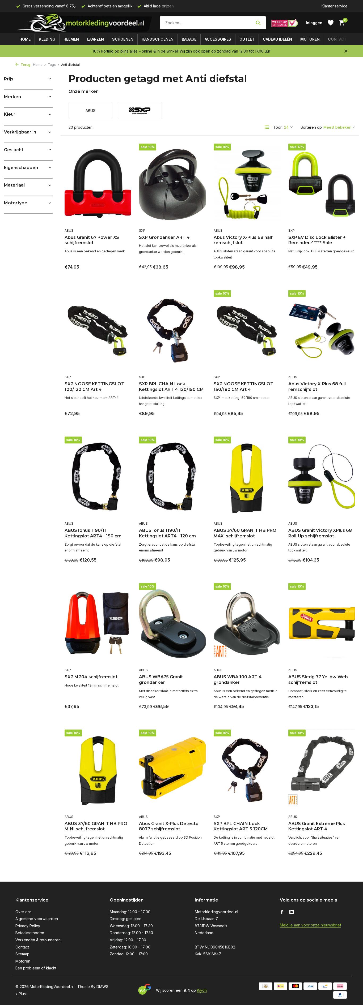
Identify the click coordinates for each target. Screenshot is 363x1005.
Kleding (47, 39)
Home (25, 39)
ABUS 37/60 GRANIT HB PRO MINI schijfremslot (96, 826)
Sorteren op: (312, 127)
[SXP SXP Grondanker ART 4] (172, 184)
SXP (142, 230)
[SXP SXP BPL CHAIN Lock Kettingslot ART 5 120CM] (247, 770)
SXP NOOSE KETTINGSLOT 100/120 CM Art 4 (94, 386)
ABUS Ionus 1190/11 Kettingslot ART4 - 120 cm (167, 533)
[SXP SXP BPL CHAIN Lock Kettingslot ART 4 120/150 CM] (172, 331)
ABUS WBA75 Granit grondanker (161, 679)
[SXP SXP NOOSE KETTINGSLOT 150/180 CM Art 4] (247, 331)
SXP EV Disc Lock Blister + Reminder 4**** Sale (317, 240)
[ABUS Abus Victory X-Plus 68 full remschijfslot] (321, 331)
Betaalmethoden (29, 932)
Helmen (71, 39)
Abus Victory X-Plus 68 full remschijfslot (317, 386)
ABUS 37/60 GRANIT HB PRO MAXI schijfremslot (245, 533)
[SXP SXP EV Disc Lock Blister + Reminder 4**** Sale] (321, 184)
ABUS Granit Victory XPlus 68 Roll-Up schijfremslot (320, 533)
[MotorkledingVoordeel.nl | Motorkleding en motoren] (84, 22)
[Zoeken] (258, 22)
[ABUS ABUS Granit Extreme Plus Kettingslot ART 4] (321, 770)
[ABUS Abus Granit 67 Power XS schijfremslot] (98, 184)
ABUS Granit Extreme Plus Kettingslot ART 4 (316, 826)
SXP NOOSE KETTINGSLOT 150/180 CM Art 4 (243, 386)
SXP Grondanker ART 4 (164, 237)
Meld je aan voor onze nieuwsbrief (310, 925)
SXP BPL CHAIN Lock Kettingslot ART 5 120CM (241, 826)
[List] (266, 127)
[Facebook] (282, 912)
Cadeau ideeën (277, 39)
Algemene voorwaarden (36, 918)
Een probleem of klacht (35, 968)
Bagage (189, 39)
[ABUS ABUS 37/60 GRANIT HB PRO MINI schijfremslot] (98, 770)
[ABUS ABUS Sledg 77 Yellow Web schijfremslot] (321, 624)
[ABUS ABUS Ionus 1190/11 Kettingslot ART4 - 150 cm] (98, 477)
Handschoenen (158, 39)
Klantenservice (335, 6)
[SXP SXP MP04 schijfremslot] (98, 624)
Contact (337, 39)
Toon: (278, 127)
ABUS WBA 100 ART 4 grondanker (238, 679)
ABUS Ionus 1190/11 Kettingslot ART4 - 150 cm (93, 533)
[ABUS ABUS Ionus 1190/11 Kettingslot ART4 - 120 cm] (172, 477)
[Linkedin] (291, 912)
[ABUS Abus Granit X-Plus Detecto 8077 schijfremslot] (172, 770)
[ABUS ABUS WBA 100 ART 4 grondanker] (247, 624)
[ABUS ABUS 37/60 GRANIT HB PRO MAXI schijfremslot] (247, 477)
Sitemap (22, 954)
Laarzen (95, 39)
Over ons (23, 911)
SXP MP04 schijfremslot (91, 676)
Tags (52, 65)
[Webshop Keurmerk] (284, 22)
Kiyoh (202, 990)
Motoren (310, 39)
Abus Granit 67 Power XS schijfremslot (92, 240)
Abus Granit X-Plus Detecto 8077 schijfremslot (169, 826)
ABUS (69, 230)
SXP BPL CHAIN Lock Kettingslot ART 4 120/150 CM (171, 386)
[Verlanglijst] (331, 23)
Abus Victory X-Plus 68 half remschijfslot (243, 240)
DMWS (102, 986)
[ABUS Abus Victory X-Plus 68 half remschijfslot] (247, 184)
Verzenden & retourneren (38, 940)
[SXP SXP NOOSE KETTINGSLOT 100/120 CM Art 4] (98, 331)
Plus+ (23, 993)
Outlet (247, 39)
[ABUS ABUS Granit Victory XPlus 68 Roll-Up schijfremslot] (321, 477)
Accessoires (218, 39)
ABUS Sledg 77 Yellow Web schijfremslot (318, 679)
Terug (25, 65)
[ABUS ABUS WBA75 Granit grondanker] (172, 624)
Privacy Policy (27, 926)
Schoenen (122, 39)
